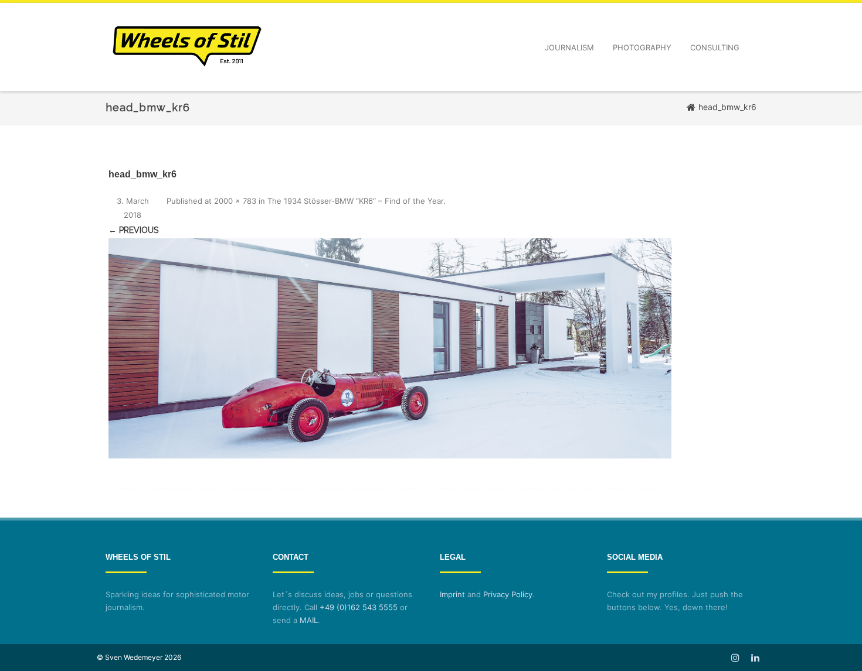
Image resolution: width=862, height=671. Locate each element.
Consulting (714, 47)
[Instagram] (735, 657)
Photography (642, 47)
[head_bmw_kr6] (389, 348)
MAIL (309, 620)
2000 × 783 (235, 201)
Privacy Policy (507, 594)
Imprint (452, 594)
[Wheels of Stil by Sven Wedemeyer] (187, 87)
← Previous (133, 230)
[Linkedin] (755, 657)
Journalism (569, 47)
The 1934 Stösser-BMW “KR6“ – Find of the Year (355, 201)
